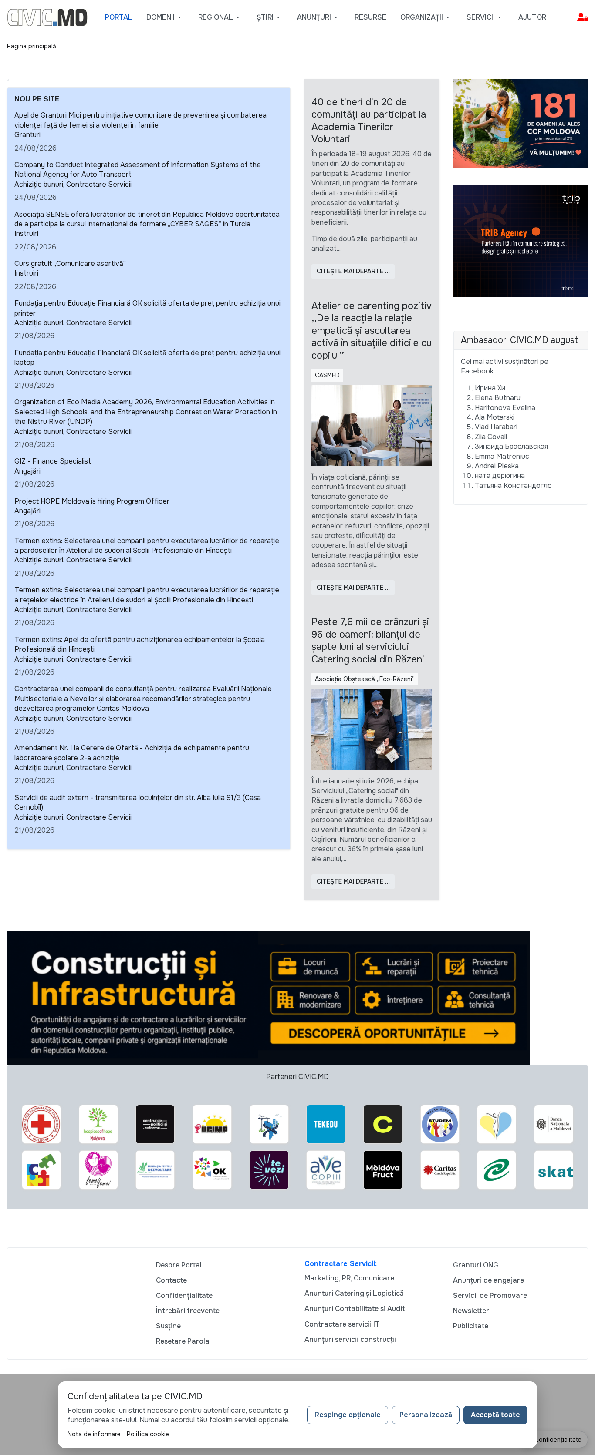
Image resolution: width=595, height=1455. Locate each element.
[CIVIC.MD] (47, 16)
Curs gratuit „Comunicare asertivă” (70, 263)
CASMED (327, 375)
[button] (165, 17)
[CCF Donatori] (520, 123)
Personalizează (425, 1414)
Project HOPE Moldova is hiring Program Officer (91, 501)
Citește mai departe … (353, 271)
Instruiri (26, 233)
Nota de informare (94, 1434)
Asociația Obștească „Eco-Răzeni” (365, 679)
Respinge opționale (347, 1414)
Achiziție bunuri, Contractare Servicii (73, 184)
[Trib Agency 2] (520, 240)
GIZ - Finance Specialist (52, 461)
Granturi (27, 134)
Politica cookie (148, 1434)
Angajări (27, 471)
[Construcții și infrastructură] (268, 997)
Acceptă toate (495, 1414)
